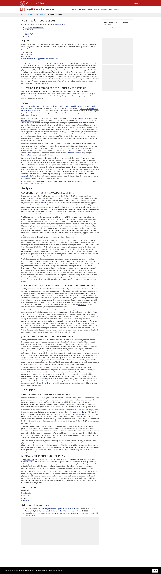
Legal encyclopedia (106, 9)
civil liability (82, 304)
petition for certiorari (74, 153)
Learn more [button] (60, 570)
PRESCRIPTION (30, 36)
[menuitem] (74, 9)
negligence (84, 293)
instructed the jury (27, 134)
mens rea (42, 203)
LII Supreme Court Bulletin (34, 15)
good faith (30, 132)
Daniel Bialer (25, 501)
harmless (45, 381)
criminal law (29, 30)
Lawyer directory (93, 9)
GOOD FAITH (29, 34)
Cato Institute (29, 459)
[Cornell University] (22, 3)
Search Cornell (137, 3)
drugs (27, 32)
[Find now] (140, 9)
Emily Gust (25, 495)
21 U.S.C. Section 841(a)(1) (75, 118)
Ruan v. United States (60, 24)
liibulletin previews (114, 28)
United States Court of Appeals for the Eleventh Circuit (40, 59)
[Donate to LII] (123, 9)
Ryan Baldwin (26, 493)
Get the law (82, 9)
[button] (140, 9)
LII (22, 15)
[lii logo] (41, 9)
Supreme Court (26, 155)
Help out (117, 9)
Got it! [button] (155, 570)
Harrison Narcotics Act (86, 226)
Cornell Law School (34, 3)
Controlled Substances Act (34, 27)
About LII (75, 9)
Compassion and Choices (78, 412)
